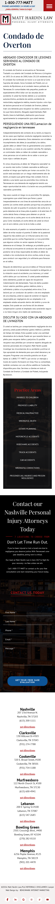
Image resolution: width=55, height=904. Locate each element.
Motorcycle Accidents (27, 436)
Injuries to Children (27, 397)
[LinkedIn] (15, 899)
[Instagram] (31, 899)
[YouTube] (47, 899)
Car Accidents (27, 460)
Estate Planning (27, 428)
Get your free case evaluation (27, 681)
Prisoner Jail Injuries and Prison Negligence (27, 476)
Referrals (30, 887)
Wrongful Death (27, 420)
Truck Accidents (27, 452)
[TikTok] (39, 899)
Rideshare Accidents (28, 444)
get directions (27, 726)
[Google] (23, 899)
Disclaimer (42, 887)
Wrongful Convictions (27, 468)
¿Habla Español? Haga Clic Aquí (18, 9)
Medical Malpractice (28, 413)
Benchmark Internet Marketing (34, 890)
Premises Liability (27, 405)
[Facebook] (7, 899)
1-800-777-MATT (19, 2)
